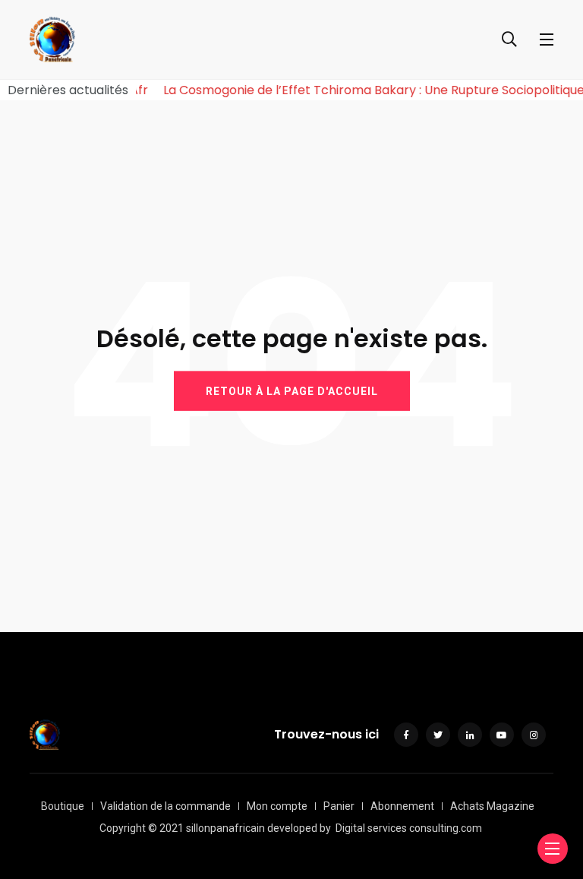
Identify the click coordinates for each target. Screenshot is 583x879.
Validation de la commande (165, 806)
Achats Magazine (492, 806)
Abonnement (402, 806)
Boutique (62, 806)
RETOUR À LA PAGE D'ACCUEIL (292, 391)
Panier (339, 806)
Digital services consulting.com (409, 828)
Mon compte (277, 806)
